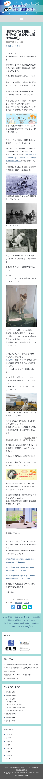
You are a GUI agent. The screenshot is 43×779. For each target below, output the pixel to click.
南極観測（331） (11, 714)
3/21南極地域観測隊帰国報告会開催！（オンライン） (21, 664)
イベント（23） (11, 699)
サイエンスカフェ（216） (15, 704)
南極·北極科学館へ (24, 8)
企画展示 (9, 46)
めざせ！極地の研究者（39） (16, 707)
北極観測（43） (11, 717)
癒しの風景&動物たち (11, 678)
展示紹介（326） (11, 692)
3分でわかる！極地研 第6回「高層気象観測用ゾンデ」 (21, 668)
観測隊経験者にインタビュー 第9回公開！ (17, 675)
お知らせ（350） (11, 695)
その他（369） (11, 721)
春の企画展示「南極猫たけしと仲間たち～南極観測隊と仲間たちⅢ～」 (21, 157)
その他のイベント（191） (15, 710)
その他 (17, 46)
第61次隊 (9, 360)
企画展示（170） (12, 702)
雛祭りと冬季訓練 (9, 671)
